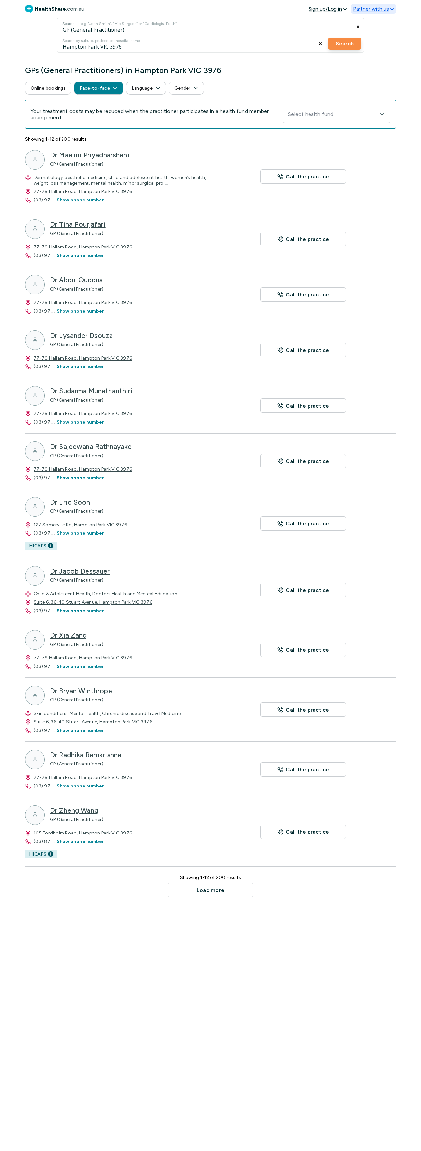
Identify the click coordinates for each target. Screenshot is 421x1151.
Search (345, 43)
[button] (48, 88)
